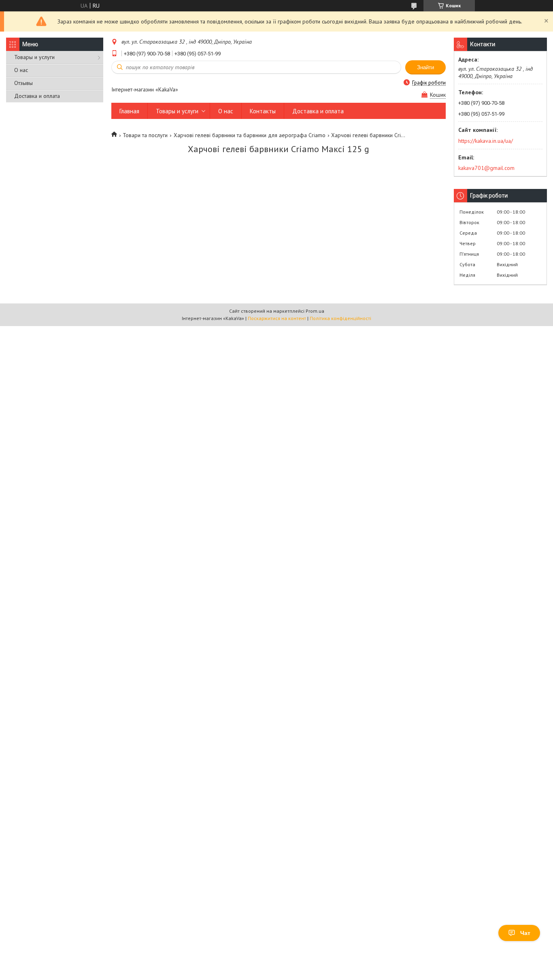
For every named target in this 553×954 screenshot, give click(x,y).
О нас (21, 70)
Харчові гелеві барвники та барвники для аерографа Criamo (249, 135)
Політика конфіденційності (340, 318)
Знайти (425, 67)
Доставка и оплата (37, 96)
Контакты (263, 111)
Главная (129, 111)
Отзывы (23, 83)
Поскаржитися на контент (277, 318)
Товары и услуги (34, 57)
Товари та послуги (145, 135)
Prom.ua (315, 311)
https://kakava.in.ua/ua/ (485, 140)
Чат (525, 933)
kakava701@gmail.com (486, 168)
